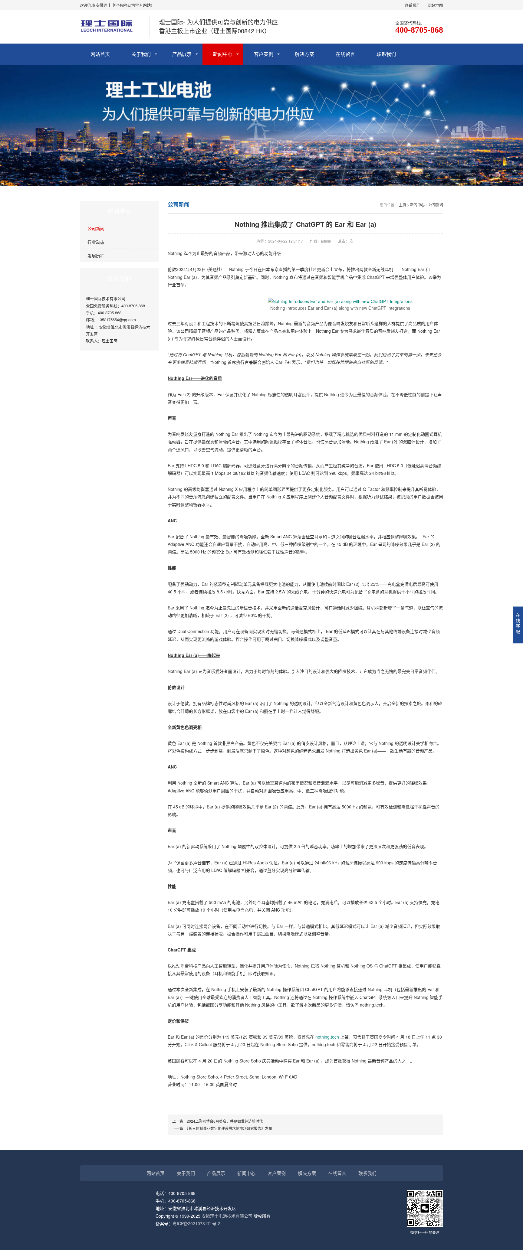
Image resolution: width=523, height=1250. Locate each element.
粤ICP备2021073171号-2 (196, 1223)
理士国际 (109, 341)
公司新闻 (95, 228)
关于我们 (141, 54)
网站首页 (100, 54)
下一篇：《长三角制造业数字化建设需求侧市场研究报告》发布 (222, 1128)
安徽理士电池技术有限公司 (227, 1216)
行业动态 (95, 242)
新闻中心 (222, 54)
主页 (402, 204)
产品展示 (182, 54)
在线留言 (345, 54)
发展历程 (95, 256)
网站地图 (435, 5)
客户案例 (263, 54)
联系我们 (412, 5)
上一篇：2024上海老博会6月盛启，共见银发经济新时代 (217, 1121)
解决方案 (304, 54)
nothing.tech (326, 1037)
